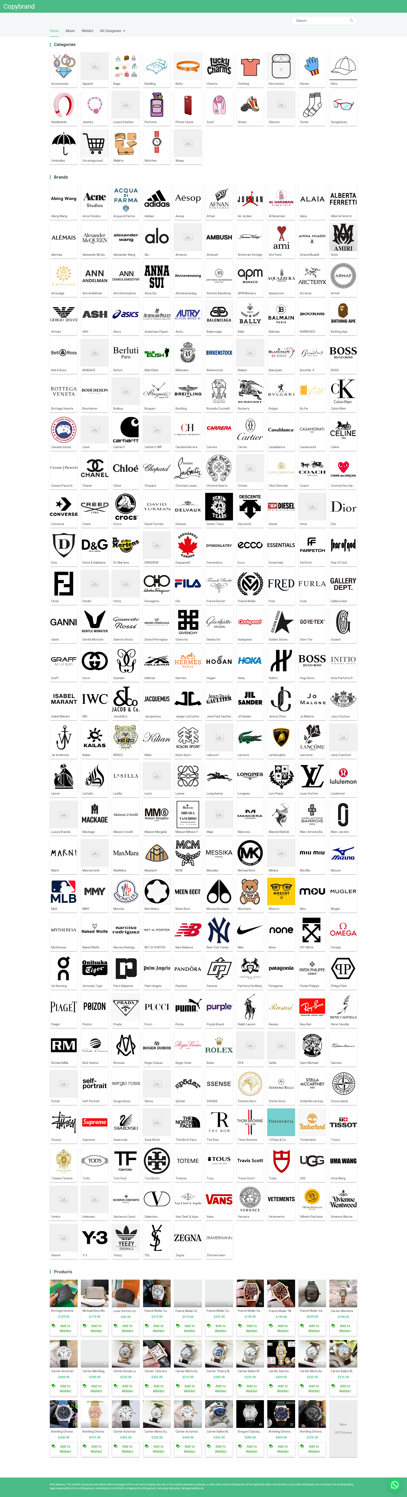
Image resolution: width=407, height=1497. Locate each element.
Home (54, 31)
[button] (394, 1484)
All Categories (110, 31)
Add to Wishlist (65, 1328)
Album (70, 31)
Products (63, 1271)
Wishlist (87, 31)
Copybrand (19, 6)
